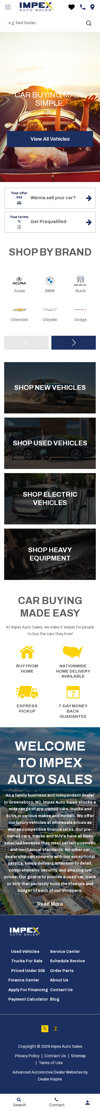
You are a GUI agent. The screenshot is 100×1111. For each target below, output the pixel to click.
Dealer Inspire (50, 1079)
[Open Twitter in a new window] (44, 1028)
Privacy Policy (27, 1056)
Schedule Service (67, 961)
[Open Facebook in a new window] (55, 1028)
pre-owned (47, 809)
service (15, 863)
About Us (59, 980)
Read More (50, 904)
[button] (89, 23)
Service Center (65, 952)
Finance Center (23, 980)
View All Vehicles (50, 139)
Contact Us (61, 990)
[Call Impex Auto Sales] (82, 7)
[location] (92, 7)
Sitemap (78, 1056)
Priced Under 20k (28, 971)
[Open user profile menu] (87, 1102)
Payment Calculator (28, 999)
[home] (36, 7)
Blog (54, 999)
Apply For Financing (28, 990)
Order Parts (62, 971)
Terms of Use (51, 1063)
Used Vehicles (25, 952)
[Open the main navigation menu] (7, 7)
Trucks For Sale (26, 961)
